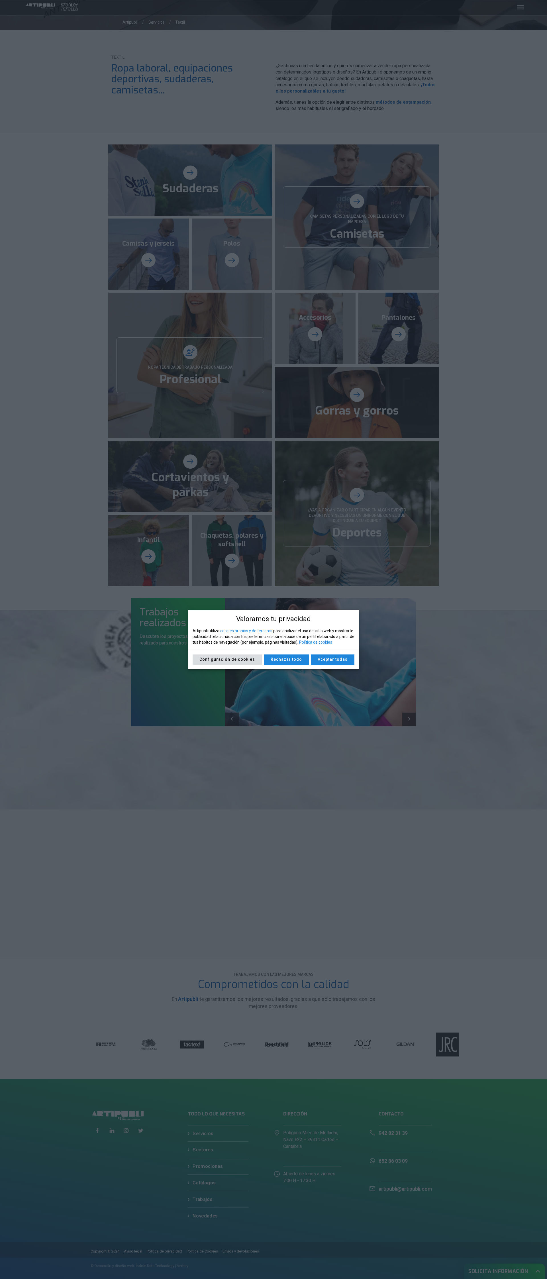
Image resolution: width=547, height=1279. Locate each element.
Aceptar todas (333, 659)
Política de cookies (315, 642)
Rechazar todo (286, 659)
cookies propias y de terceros (246, 631)
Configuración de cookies (227, 659)
